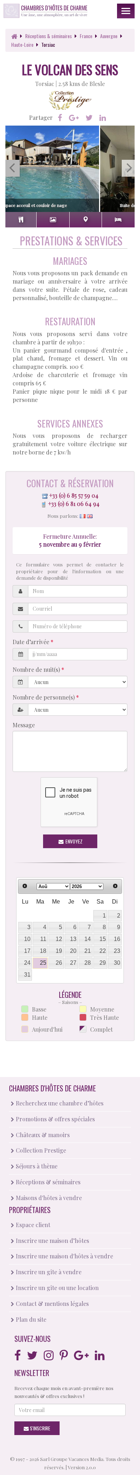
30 (117, 963)
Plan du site (30, 1319)
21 (87, 951)
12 (59, 939)
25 (43, 963)
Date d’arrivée (32, 642)
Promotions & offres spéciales (54, 1119)
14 (87, 939)
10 (27, 939)
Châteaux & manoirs (42, 1135)
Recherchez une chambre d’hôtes (58, 1103)
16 (117, 939)
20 (73, 951)
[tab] (20, 219)
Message (24, 725)
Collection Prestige (40, 1150)
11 (43, 939)
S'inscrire (39, 1428)
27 (73, 963)
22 (102, 951)
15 (102, 939)
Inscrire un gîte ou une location (56, 1287)
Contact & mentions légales (51, 1303)
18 (43, 951)
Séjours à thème (35, 1166)
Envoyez (73, 841)
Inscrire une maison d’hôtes (51, 1240)
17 (27, 951)
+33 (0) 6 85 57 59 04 (73, 495)
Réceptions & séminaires (47, 1182)
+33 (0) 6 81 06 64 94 (73, 503)
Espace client (32, 1225)
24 (27, 963)
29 (102, 963)
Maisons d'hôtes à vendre (48, 1198)
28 (87, 963)
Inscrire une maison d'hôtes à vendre (63, 1256)
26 (59, 963)
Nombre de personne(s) (44, 697)
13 (73, 939)
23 (117, 951)
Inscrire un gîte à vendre (47, 1272)
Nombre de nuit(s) (37, 669)
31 (27, 975)
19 (59, 951)
